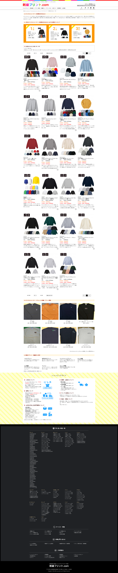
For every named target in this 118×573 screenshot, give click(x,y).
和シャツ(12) (67, 446)
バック (66, 502)
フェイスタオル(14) (80, 506)
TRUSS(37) (32, 437)
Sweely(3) (31, 480)
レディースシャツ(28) (69, 438)
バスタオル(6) (79, 508)
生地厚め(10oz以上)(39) (81, 442)
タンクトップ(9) (44, 437)
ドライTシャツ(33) (45, 441)
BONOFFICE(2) (32, 448)
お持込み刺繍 (62, 534)
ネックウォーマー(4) (33, 519)
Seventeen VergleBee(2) (34, 442)
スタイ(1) (43, 520)
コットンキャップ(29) (45, 503)
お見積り (64, 8)
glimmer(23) (32, 436)
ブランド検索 (37, 8)
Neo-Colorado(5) (33, 478)
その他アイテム (33, 516)
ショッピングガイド (34, 554)
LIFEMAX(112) (32, 447)
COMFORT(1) (32, 472)
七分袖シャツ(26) (68, 435)
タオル (78, 502)
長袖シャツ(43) (67, 436)
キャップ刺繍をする (34, 532)
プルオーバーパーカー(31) (81, 436)
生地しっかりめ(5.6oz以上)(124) (47, 451)
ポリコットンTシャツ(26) (46, 440)
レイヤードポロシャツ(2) (58, 438)
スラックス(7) (67, 496)
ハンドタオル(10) (80, 504)
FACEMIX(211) (32, 446)
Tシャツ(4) (32, 503)
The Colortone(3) (33, 460)
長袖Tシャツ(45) (44, 436)
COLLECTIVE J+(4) (33, 455)
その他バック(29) (68, 513)
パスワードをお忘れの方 (49, 557)
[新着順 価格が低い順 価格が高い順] (49, 53)
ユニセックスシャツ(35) (69, 440)
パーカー (78, 432)
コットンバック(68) (68, 504)
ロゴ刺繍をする (63, 531)
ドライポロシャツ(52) (57, 436)
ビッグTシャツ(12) (45, 448)
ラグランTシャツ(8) (45, 445)
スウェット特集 (48, 534)
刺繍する (42, 8)
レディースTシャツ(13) (45, 446)
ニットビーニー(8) (45, 509)
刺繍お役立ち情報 (77, 532)
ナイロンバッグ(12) (68, 507)
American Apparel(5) (33, 456)
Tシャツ (42, 432)
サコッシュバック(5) (68, 511)
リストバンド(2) (32, 520)
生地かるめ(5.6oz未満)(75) (46, 450)
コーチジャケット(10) (80, 497)
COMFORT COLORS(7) (34, 461)
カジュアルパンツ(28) (69, 493)
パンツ (66, 489)
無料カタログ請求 (33, 545)
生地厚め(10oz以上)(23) (72, 49)
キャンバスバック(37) (69, 503)
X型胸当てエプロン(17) (57, 504)
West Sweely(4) (32, 481)
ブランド (31, 432)
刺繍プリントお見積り (49, 543)
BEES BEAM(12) (33, 441)
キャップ (43, 502)
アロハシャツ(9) (68, 445)
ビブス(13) (55, 491)
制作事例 (59, 8)
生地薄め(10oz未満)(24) (81, 441)
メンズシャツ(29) (68, 437)
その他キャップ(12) (45, 511)
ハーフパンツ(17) (68, 491)
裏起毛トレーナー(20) (28, 49)
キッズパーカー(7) (80, 440)
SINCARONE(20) (33, 476)
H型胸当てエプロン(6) (57, 503)
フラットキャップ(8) (45, 508)
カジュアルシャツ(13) (69, 443)
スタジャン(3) (79, 493)
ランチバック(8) (68, 512)
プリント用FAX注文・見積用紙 (80, 543)
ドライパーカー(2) (80, 438)
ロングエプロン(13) (57, 509)
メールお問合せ (33, 543)
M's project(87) (32, 475)
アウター (78, 489)
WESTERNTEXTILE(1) (34, 471)
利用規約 (61, 554)
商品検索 (31, 8)
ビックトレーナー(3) (54, 49)
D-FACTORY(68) (33, 453)
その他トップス (56, 489)
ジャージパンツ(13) (45, 493)
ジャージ (43, 489)
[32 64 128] (35, 53)
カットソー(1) (56, 493)
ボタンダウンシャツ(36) (69, 441)
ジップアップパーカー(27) (81, 437)
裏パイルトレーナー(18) (37, 49)
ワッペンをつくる (77, 531)
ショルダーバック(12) (69, 509)
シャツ (66, 432)
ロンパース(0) (44, 518)
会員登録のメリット (63, 556)
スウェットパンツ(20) (69, 492)
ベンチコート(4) (80, 498)
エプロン (55, 502)
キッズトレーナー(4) (45, 49)
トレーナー (32, 489)
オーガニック (32, 502)
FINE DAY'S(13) (32, 477)
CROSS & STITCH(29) (33, 440)
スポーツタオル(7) (80, 507)
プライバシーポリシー (78, 554)
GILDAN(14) (32, 465)
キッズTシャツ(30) (45, 447)
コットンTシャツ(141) (45, 438)
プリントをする (48, 532)
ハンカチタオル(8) (80, 503)
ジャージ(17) (44, 491)
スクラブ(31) (56, 496)
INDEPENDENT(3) (33, 462)
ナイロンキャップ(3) (45, 504)
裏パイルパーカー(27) (80, 435)
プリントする (48, 8)
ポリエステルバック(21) (69, 506)
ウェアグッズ (26, 8)
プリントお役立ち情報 (34, 534)
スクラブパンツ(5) (68, 497)
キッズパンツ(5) (68, 498)
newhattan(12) (32, 443)
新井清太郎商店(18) (33, 486)
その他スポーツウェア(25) (46, 492)
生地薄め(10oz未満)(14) (62, 49)
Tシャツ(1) (43, 519)
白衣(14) (55, 497)
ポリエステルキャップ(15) (46, 506)
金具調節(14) (44, 514)
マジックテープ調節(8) (45, 512)
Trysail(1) (31, 482)
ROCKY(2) (32, 451)
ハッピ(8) (55, 492)
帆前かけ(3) (55, 511)
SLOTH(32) (32, 452)
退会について (62, 557)
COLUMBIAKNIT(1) (33, 467)
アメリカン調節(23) (45, 513)
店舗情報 (46, 554)
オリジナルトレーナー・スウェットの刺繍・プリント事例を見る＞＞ (82, 351)
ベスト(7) (78, 491)
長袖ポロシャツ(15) (57, 435)
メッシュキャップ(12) (45, 507)
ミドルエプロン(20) (57, 508)
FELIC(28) (31, 438)
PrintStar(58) (32, 435)
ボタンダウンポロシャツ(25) (58, 437)
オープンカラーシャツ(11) (69, 442)
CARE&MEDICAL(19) (33, 450)
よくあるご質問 (48, 556)
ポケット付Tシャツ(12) (45, 442)
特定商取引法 (32, 556)
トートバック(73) (68, 508)
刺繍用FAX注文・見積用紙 (65, 543)
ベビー (42, 516)
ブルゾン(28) (79, 492)
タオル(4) (31, 504)
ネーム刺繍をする (48, 531)
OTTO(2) (31, 445)
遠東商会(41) (32, 485)
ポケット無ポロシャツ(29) (58, 441)
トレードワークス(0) (33, 487)
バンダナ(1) (32, 518)
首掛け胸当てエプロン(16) (58, 506)
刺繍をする (32, 531)
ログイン (32, 557)
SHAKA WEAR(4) (33, 463)
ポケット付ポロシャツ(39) (58, 440)
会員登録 (76, 556)
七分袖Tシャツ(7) (45, 435)
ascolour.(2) (32, 457)
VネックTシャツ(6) (45, 443)
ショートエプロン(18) (57, 507)
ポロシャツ (55, 432)
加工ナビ (54, 8)
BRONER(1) (32, 466)
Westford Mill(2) (32, 470)
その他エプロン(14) (57, 512)
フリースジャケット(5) (81, 496)
